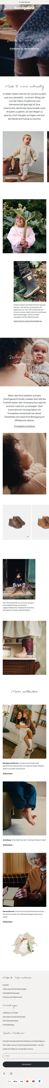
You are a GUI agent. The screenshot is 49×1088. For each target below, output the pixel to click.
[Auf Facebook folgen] (4, 1073)
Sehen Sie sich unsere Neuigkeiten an (28, 321)
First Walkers (12, 178)
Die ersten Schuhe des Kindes (14, 1017)
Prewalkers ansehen (24, 426)
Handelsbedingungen (11, 993)
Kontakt (6, 985)
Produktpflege (8, 1025)
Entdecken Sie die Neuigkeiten (24, 48)
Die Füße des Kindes (10, 1021)
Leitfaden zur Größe (10, 1013)
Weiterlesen (7, 774)
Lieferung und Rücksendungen (14, 989)
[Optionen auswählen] (28, 536)
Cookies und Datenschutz (12, 997)
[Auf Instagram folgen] (11, 1073)
